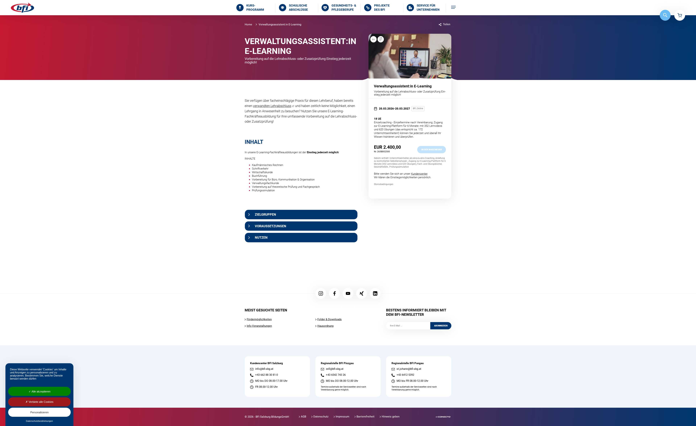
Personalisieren (39, 412)
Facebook (334, 293)
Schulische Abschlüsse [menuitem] (298, 7)
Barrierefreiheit (365, 416)
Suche (665, 15)
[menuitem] (453, 7)
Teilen (446, 24)
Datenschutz (320, 416)
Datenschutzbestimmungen (39, 421)
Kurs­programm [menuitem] (255, 7)
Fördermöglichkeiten (259, 319)
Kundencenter (419, 173)
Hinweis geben (390, 416)
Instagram (320, 293)
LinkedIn (375, 293)
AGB (303, 416)
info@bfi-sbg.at (264, 369)
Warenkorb (679, 15)
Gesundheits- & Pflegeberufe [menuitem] (344, 7)
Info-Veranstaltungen (259, 326)
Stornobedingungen (383, 184)
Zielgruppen (265, 214)
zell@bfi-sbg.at (334, 369)
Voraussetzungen (270, 226)
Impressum (342, 416)
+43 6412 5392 (405, 375)
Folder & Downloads (329, 319)
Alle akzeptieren (40, 391)
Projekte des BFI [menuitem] (382, 7)
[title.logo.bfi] (22, 7)
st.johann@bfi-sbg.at (409, 369)
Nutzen (261, 237)
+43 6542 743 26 (336, 375)
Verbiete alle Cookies (40, 401)
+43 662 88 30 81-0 (266, 375)
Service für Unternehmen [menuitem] (428, 7)
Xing (361, 293)
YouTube (348, 293)
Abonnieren (441, 325)
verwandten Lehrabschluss (272, 106)
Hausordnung (325, 326)
